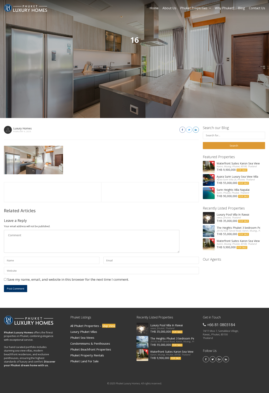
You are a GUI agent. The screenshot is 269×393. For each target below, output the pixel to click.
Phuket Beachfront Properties (90, 349)
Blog (241, 8)
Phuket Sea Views (82, 337)
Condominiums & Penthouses (90, 343)
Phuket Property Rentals (87, 355)
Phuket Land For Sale (84, 361)
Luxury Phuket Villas (83, 332)
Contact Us (257, 8)
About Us (169, 8)
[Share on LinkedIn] (196, 130)
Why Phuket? (224, 8)
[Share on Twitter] (189, 130)
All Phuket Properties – (92, 326)
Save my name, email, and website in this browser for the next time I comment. (68, 279)
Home (154, 8)
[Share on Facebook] (182, 130)
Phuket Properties (193, 8)
